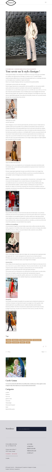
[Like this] (45, 346)
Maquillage (8, 402)
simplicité (15, 342)
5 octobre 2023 (9, 69)
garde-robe (9, 398)
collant (7, 392)
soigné (22, 342)
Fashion (17, 69)
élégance (15, 340)
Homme (8, 400)
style (28, 342)
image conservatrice (25, 340)
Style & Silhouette (31, 69)
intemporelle (37, 340)
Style (24, 69)
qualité (8, 342)
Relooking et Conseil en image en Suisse (25, 467)
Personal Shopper (10, 405)
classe (8, 340)
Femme (21, 69)
